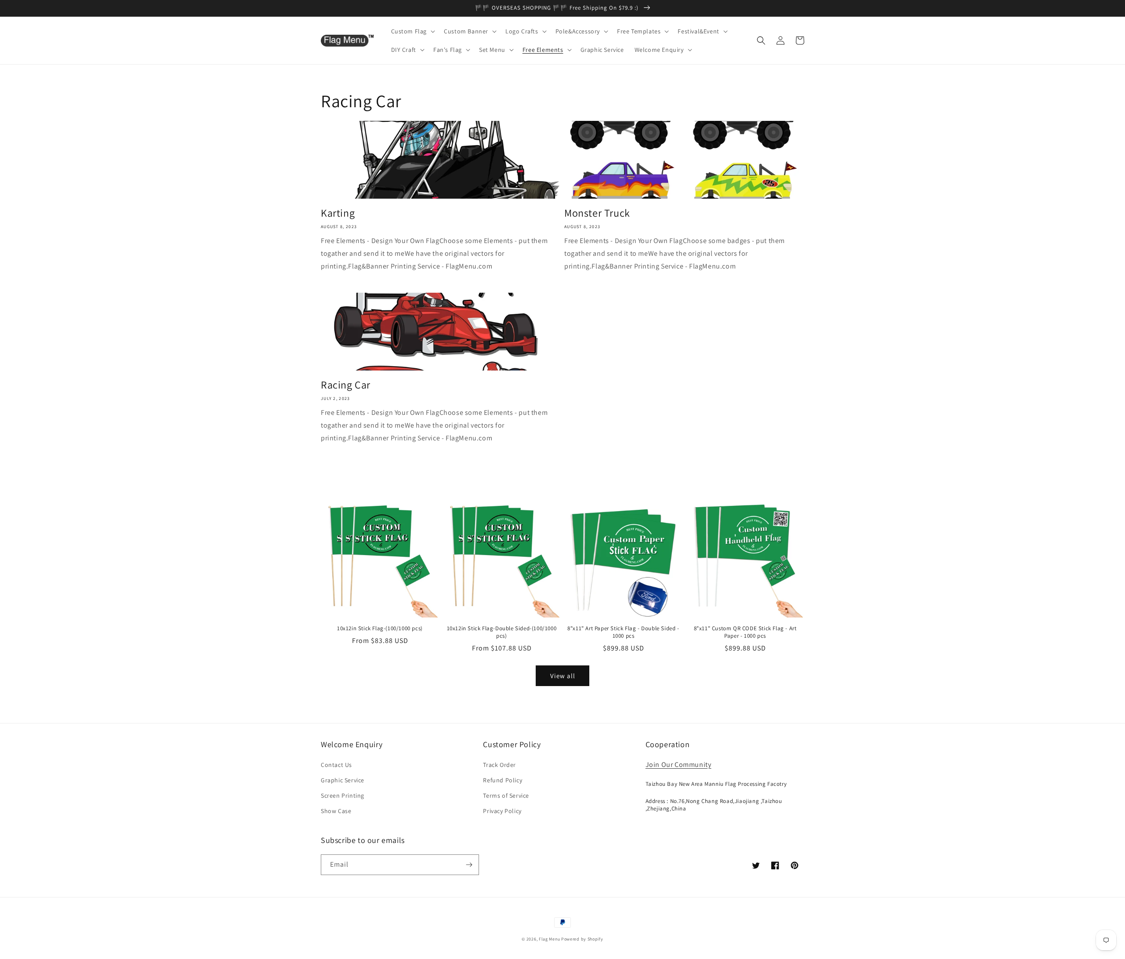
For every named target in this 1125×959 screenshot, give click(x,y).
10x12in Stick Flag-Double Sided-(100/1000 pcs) (502, 632)
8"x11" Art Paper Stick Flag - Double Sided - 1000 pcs (623, 632)
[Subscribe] (469, 864)
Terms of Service (506, 795)
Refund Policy (502, 780)
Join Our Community (678, 764)
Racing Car (345, 385)
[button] (412, 31)
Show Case (336, 811)
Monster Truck (597, 213)
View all (562, 676)
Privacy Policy (502, 811)
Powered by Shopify (582, 939)
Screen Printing (342, 795)
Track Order (499, 765)
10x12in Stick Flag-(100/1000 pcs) (380, 628)
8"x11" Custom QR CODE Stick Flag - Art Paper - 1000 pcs (745, 632)
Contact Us (336, 765)
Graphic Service (342, 780)
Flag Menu (549, 939)
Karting (338, 213)
